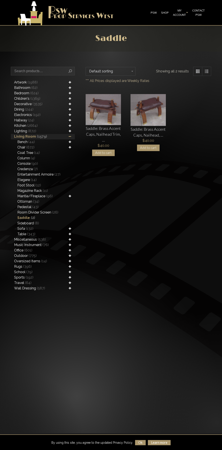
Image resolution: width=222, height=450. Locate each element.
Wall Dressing (29, 288)
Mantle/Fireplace (35, 196)
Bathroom (26, 88)
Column (26, 158)
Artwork (26, 82)
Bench (26, 142)
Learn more (159, 442)
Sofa (25, 229)
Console (27, 163)
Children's (27, 98)
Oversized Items (30, 261)
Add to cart (103, 153)
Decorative (28, 104)
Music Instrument (31, 245)
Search (70, 71)
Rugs (23, 266)
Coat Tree (28, 153)
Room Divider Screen (37, 212)
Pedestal (28, 207)
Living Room (30, 136)
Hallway (24, 120)
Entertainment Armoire (38, 174)
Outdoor (25, 256)
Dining (23, 109)
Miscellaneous (30, 239)
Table (26, 234)
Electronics (27, 115)
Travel (22, 283)
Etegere (27, 180)
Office (23, 250)
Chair (25, 147)
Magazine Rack (32, 191)
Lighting (25, 131)
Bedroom (26, 93)
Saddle (26, 218)
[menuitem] (154, 12)
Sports (23, 277)
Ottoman (28, 201)
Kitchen (26, 126)
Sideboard (28, 223)
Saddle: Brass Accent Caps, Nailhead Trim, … (103, 134)
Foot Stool (29, 185)
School (23, 272)
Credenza (27, 169)
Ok (140, 442)
